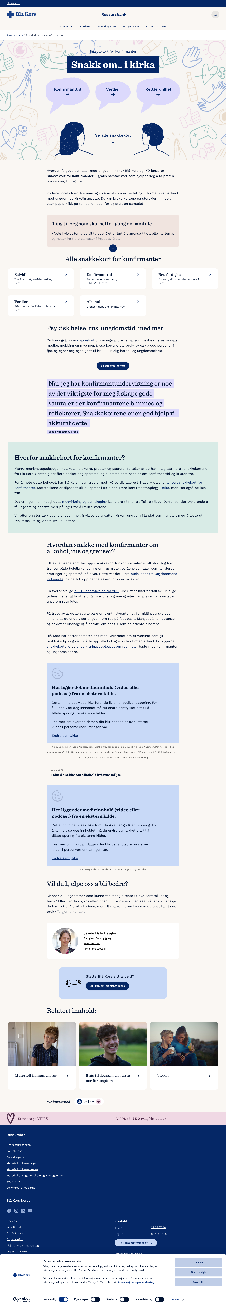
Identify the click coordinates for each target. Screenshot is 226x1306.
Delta (165, 488)
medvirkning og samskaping (84, 502)
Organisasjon (15, 1239)
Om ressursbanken (156, 26)
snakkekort (85, 340)
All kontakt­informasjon (133, 1242)
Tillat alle (198, 1262)
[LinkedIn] (23, 1211)
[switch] (95, 1299)
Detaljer (175, 1299)
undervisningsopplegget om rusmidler (107, 646)
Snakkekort (85, 26)
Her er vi (12, 1221)
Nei (92, 1101)
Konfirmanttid (67, 89)
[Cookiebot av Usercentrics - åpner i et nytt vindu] (21, 1299)
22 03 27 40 (158, 1227)
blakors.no (13, 3)
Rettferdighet (158, 89)
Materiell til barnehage (21, 1163)
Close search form (215, 14)
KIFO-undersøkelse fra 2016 (96, 591)
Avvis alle (198, 1282)
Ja (85, 1101)
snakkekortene (59, 646)
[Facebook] (9, 1211)
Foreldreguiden (107, 26)
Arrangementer (130, 26)
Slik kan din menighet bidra (107, 985)
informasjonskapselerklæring (136, 1282)
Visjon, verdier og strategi (23, 1245)
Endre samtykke (65, 736)
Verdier (113, 89)
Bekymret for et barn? (21, 1187)
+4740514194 (92, 943)
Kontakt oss (14, 1151)
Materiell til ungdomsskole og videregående (35, 1175)
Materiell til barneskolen (22, 1169)
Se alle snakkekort (113, 135)
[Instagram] (16, 1211)
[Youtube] (30, 1211)
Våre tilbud (14, 1227)
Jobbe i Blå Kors (17, 1251)
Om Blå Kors (15, 1233)
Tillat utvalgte (198, 1272)
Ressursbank (15, 35)
